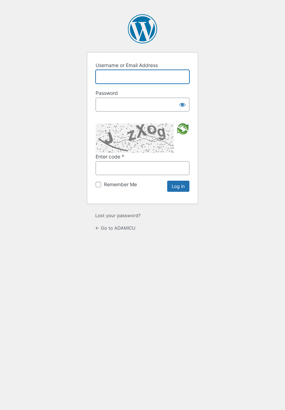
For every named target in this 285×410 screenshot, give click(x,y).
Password (107, 93)
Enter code (110, 156)
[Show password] (182, 105)
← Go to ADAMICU (115, 228)
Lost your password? (118, 215)
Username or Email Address (127, 65)
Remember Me (120, 184)
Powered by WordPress (142, 28)
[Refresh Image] (182, 128)
